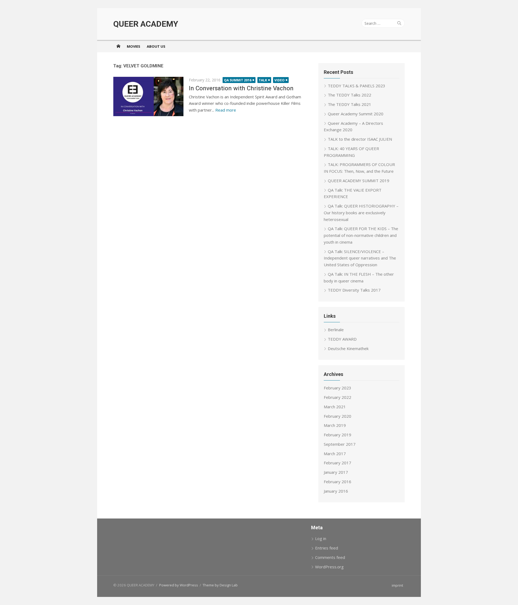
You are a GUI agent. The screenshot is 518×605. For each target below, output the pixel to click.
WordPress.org (329, 566)
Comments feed (330, 557)
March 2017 (335, 453)
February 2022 (337, 397)
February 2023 (337, 387)
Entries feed (326, 548)
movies (133, 46)
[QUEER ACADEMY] (118, 46)
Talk (263, 80)
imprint (397, 585)
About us (156, 46)
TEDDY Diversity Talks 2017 (354, 290)
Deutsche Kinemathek (348, 348)
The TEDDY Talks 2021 (349, 104)
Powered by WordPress (178, 585)
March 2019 (335, 425)
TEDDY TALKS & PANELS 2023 (356, 85)
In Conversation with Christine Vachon (241, 88)
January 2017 (336, 472)
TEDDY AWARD (342, 339)
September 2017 (340, 444)
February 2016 (337, 481)
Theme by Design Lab (220, 585)
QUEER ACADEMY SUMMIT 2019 (358, 180)
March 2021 (335, 406)
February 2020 (337, 416)
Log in (320, 538)
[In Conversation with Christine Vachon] (148, 96)
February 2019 (337, 434)
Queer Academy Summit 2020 (355, 113)
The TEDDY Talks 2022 (349, 95)
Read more (225, 110)
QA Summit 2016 (237, 80)
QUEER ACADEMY (145, 24)
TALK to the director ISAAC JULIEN (360, 139)
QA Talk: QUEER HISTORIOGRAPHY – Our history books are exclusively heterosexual (361, 212)
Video (279, 80)
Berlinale (336, 329)
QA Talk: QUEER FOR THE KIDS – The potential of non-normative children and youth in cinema (361, 235)
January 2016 (336, 491)
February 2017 (337, 462)
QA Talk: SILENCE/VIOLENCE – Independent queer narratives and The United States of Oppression (360, 258)
